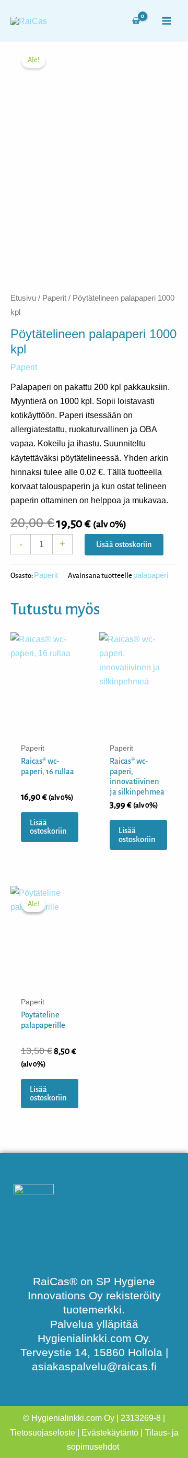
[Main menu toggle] (166, 20)
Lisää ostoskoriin (124, 544)
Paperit (54, 297)
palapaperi (150, 575)
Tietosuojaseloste (42, 1432)
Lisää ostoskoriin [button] (48, 827)
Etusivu (23, 297)
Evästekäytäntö (109, 1432)
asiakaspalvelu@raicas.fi (94, 1366)
